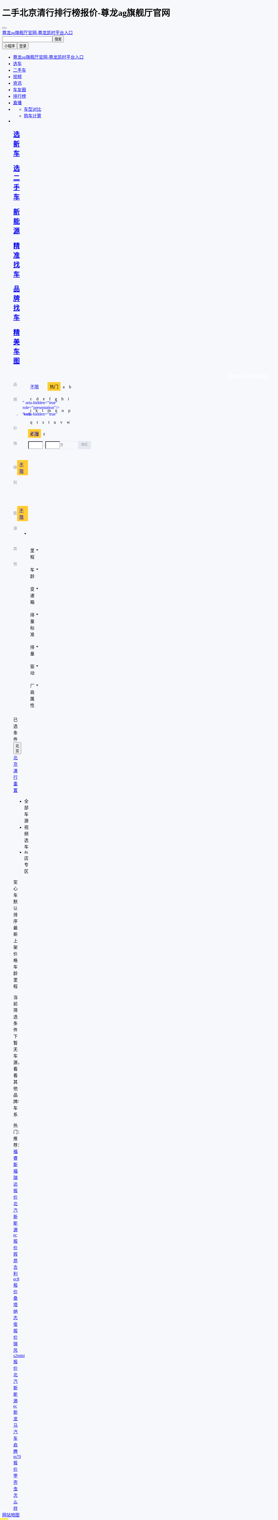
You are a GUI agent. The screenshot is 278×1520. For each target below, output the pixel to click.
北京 (17, 748)
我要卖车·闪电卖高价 (248, 376)
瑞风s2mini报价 (19, 1356)
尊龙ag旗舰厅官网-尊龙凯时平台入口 (37, 32)
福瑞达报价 (15, 1184)
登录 (22, 46)
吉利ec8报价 (16, 1279)
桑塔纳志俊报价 (15, 1318)
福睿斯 (15, 1158)
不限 (34, 387)
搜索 (58, 39)
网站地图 (11, 1515)
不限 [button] (21, 468)
